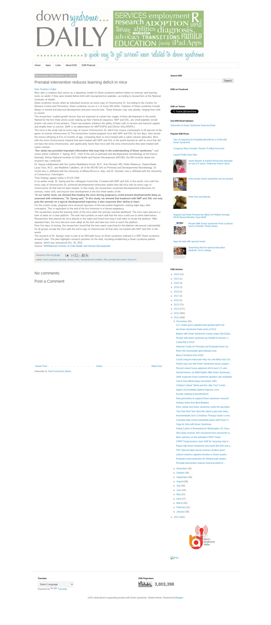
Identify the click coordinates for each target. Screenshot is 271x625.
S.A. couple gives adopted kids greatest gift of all (200, 325)
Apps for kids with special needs (189, 241)
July (178, 485)
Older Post (156, 366)
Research (132, 259)
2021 (177, 278)
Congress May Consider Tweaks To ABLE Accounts (198, 148)
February (181, 507)
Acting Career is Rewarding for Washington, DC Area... (203, 428)
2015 (177, 304)
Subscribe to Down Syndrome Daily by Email (193, 125)
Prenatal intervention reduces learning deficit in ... (200, 463)
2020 (177, 283)
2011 (177, 517)
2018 (177, 291)
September (182, 477)
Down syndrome (50, 259)
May (178, 494)
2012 (177, 317)
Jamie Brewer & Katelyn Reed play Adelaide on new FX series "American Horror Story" (210, 162)
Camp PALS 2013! (185, 342)
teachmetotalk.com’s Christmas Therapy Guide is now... (203, 415)
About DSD (71, 65)
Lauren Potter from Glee (185, 154)
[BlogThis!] (76, 255)
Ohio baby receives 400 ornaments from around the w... (203, 433)
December (181, 321)
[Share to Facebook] (83, 255)
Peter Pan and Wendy (199, 197)
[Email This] (73, 255)
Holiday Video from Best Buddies (192, 402)
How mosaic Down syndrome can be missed (210, 178)
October (180, 473)
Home (38, 65)
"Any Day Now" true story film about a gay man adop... (203, 411)
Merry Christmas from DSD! (189, 355)
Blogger (179, 597)
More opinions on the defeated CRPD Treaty (198, 437)
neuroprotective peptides (92, 259)
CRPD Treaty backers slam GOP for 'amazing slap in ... (203, 441)
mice (77, 259)
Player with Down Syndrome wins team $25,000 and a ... (204, 446)
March (179, 503)
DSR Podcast (88, 65)
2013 (177, 313)
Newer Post (41, 366)
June (179, 490)
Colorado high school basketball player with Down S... (203, 420)
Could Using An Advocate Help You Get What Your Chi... (204, 359)
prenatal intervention (117, 259)
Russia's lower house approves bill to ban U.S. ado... (202, 368)
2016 (177, 300)
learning (62, 259)
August (180, 481)
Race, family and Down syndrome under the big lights (203, 407)
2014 (177, 309)
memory (70, 259)
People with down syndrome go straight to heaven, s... (203, 338)
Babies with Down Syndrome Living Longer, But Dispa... (204, 333)
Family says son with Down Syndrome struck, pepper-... (203, 363)
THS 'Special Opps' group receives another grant (200, 450)
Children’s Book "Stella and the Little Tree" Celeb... (201, 385)
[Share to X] (80, 255)
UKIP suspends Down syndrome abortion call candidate (204, 377)
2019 (177, 287)
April (179, 499)
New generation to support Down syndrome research (202, 398)
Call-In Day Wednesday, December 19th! (196, 381)
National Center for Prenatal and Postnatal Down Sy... (203, 346)
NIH (105, 259)
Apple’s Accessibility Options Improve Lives (197, 390)
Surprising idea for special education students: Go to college (206, 248)
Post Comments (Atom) (59, 371)
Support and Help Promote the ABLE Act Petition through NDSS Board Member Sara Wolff (201, 216)
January (180, 511)
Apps (48, 65)
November (181, 468)
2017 (177, 296)
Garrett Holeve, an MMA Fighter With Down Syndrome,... (204, 372)
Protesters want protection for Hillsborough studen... (202, 458)
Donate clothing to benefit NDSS (192, 394)
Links (58, 65)
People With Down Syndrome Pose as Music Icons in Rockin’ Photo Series (210, 224)
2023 (177, 274)
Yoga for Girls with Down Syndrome (193, 424)
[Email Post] (66, 255)
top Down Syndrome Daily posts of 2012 (196, 329)
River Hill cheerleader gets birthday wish (196, 351)
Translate (62, 589)
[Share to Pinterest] (87, 255)
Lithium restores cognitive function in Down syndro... (202, 454)
